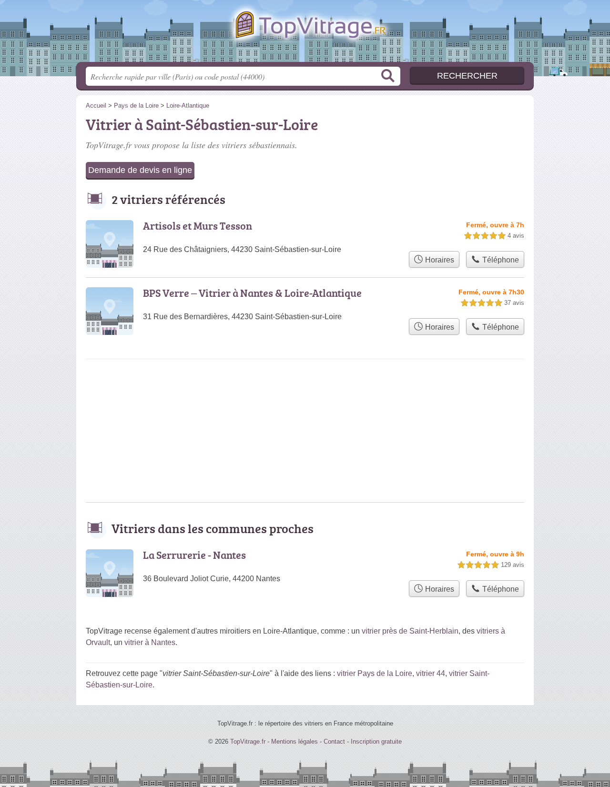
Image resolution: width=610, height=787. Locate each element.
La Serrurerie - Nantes (194, 554)
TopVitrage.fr (305, 34)
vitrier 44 (430, 673)
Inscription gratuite (376, 741)
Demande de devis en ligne (140, 170)
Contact (334, 741)
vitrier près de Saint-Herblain (410, 631)
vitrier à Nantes (149, 642)
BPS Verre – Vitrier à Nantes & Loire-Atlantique (252, 292)
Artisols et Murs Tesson (197, 225)
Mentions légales (294, 741)
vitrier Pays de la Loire (374, 673)
